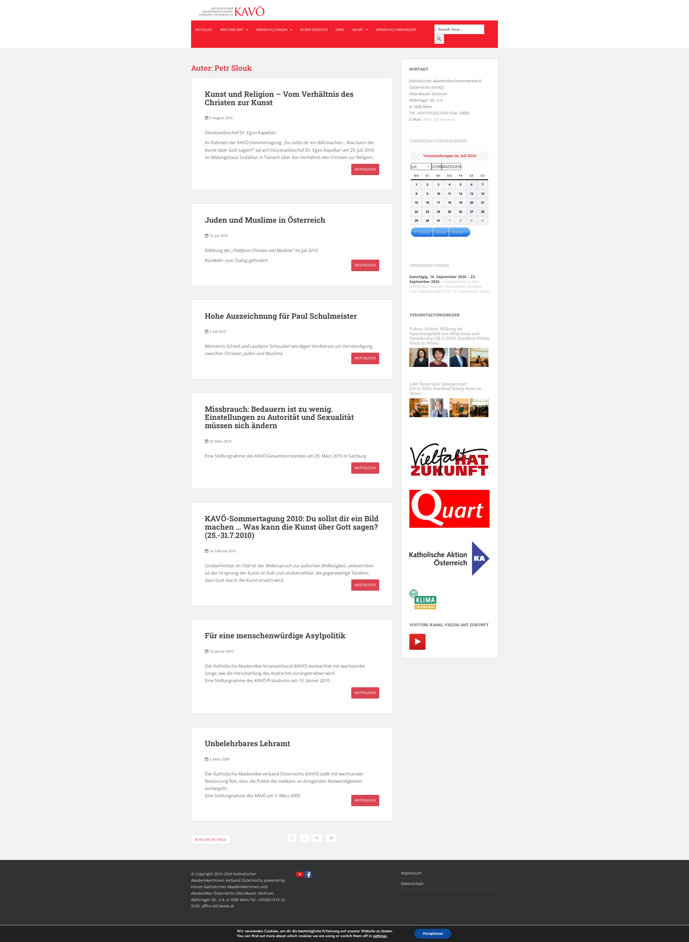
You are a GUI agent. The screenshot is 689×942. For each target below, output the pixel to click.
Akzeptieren (433, 933)
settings (380, 936)
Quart (357, 29)
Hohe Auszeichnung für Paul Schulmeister (281, 316)
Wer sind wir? (231, 29)
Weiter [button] (457, 232)
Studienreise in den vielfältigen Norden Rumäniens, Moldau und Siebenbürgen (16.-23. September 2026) (449, 286)
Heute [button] (441, 232)
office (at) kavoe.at (439, 119)
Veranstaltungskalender (438, 140)
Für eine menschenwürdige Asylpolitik (275, 635)
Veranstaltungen (271, 29)
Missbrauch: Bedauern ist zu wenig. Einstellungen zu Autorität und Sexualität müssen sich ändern (279, 417)
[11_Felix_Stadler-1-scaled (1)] (459, 356)
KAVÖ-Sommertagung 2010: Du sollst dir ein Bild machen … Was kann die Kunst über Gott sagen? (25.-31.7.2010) (292, 527)
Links (340, 29)
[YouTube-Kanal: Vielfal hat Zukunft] (417, 641)
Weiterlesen (365, 169)
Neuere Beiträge (212, 839)
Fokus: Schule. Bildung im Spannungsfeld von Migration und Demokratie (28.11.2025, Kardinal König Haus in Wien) (449, 336)
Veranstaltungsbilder (396, 29)
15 (317, 838)
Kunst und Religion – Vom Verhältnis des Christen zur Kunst (279, 98)
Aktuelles (203, 29)
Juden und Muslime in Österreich (265, 220)
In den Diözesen (314, 29)
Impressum (411, 873)
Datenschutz (412, 883)
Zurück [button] (424, 232)
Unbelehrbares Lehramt (247, 743)
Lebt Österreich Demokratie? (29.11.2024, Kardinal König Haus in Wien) (445, 388)
